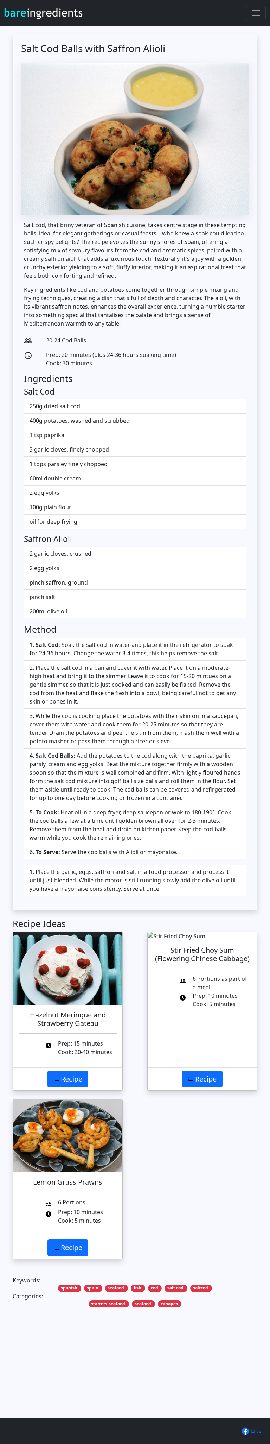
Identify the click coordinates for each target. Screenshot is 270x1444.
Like (256, 1430)
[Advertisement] (135, 1373)
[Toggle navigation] (256, 13)
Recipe (70, 1079)
